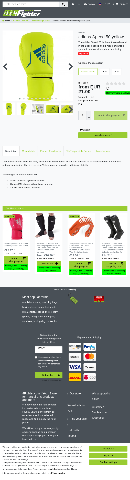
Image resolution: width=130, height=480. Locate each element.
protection (52, 321)
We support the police (101, 396)
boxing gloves (29, 307)
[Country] (100, 4)
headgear (49, 316)
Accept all (108, 448)
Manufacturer (103, 151)
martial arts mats (31, 302)
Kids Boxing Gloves (40, 21)
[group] (16, 227)
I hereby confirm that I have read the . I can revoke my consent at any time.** (49, 362)
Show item (47, 263)
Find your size (78, 418)
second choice (44, 311)
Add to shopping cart (109, 115)
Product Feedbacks (50, 151)
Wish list (86, 130)
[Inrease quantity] (88, 113)
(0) (107, 88)
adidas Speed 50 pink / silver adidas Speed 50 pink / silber (16, 244)
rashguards (37, 316)
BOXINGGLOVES (20, 21)
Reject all (108, 455)
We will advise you (76, 408)
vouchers (27, 321)
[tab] (11, 151)
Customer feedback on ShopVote (99, 412)
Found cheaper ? (103, 135)
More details (28, 151)
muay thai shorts (47, 307)
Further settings (108, 462)
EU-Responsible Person (78, 151)
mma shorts (28, 311)
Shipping (72, 290)
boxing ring (39, 321)
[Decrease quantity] (88, 117)
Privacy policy (58, 473)
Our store (75, 393)
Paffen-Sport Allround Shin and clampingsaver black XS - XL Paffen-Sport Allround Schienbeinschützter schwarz (48, 247)
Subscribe (47, 375)
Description (11, 151)
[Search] (63, 4)
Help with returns (73, 433)
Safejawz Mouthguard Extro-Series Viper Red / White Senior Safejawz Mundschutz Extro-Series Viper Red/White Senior (81, 247)
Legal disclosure (56, 469)
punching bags (49, 302)
